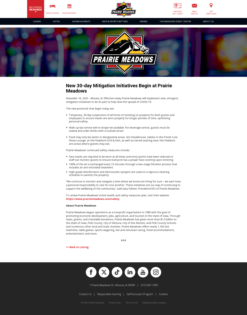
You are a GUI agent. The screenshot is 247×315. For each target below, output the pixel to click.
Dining (143, 21)
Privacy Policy (115, 302)
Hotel (56, 21)
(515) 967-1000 (149, 285)
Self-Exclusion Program (140, 294)
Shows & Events (81, 21)
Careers (163, 294)
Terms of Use (132, 302)
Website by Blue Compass (154, 302)
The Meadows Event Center (175, 21)
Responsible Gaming (109, 294)
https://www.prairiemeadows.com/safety (92, 199)
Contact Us (85, 294)
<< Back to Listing (77, 247)
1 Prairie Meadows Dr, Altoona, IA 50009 (112, 285)
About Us (208, 21)
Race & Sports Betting (115, 21)
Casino (37, 21)
